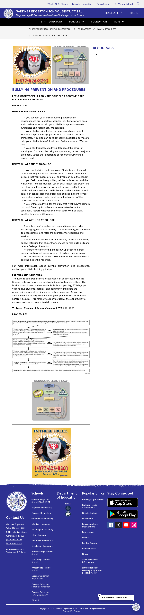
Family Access (89, 548)
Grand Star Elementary (42, 518)
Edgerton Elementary (42, 507)
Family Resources (106, 29)
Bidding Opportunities (93, 499)
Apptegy (77, 611)
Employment (88, 532)
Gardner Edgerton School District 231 (50, 29)
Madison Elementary (41, 524)
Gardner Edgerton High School (40, 577)
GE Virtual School (124, 4)
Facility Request (90, 543)
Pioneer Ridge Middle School (42, 552)
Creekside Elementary (42, 545)
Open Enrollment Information (90, 560)
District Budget (89, 513)
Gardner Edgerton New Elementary (40, 593)
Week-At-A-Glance (58, 4)
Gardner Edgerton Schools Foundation (41, 585)
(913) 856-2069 (14, 543)
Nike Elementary (40, 535)
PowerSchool (103, 4)
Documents (87, 518)
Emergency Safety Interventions (91, 525)
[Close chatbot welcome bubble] (99, 595)
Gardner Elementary (41, 513)
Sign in (134, 13)
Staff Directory (51, 21)
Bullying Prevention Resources (50, 35)
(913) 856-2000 (14, 539)
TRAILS (35, 600)
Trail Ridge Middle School (41, 560)
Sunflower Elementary (42, 540)
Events (85, 537)
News (85, 554)
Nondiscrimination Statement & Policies (16, 550)
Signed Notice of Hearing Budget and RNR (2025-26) (92, 570)
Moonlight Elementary (42, 529)
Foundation (99, 21)
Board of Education (82, 4)
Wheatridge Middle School (41, 569)
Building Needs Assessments (89, 506)
